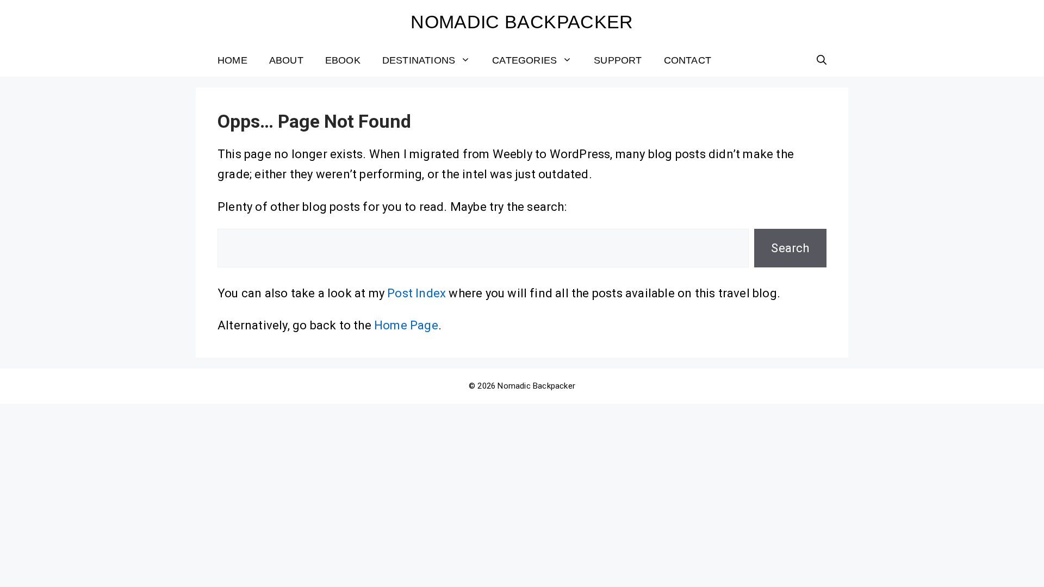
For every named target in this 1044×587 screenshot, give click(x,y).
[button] (821, 60)
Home (232, 60)
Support (618, 60)
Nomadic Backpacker (522, 21)
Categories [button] (524, 60)
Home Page (406, 325)
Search (790, 248)
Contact (687, 60)
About (286, 60)
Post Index (416, 293)
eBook (343, 60)
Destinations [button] (418, 60)
